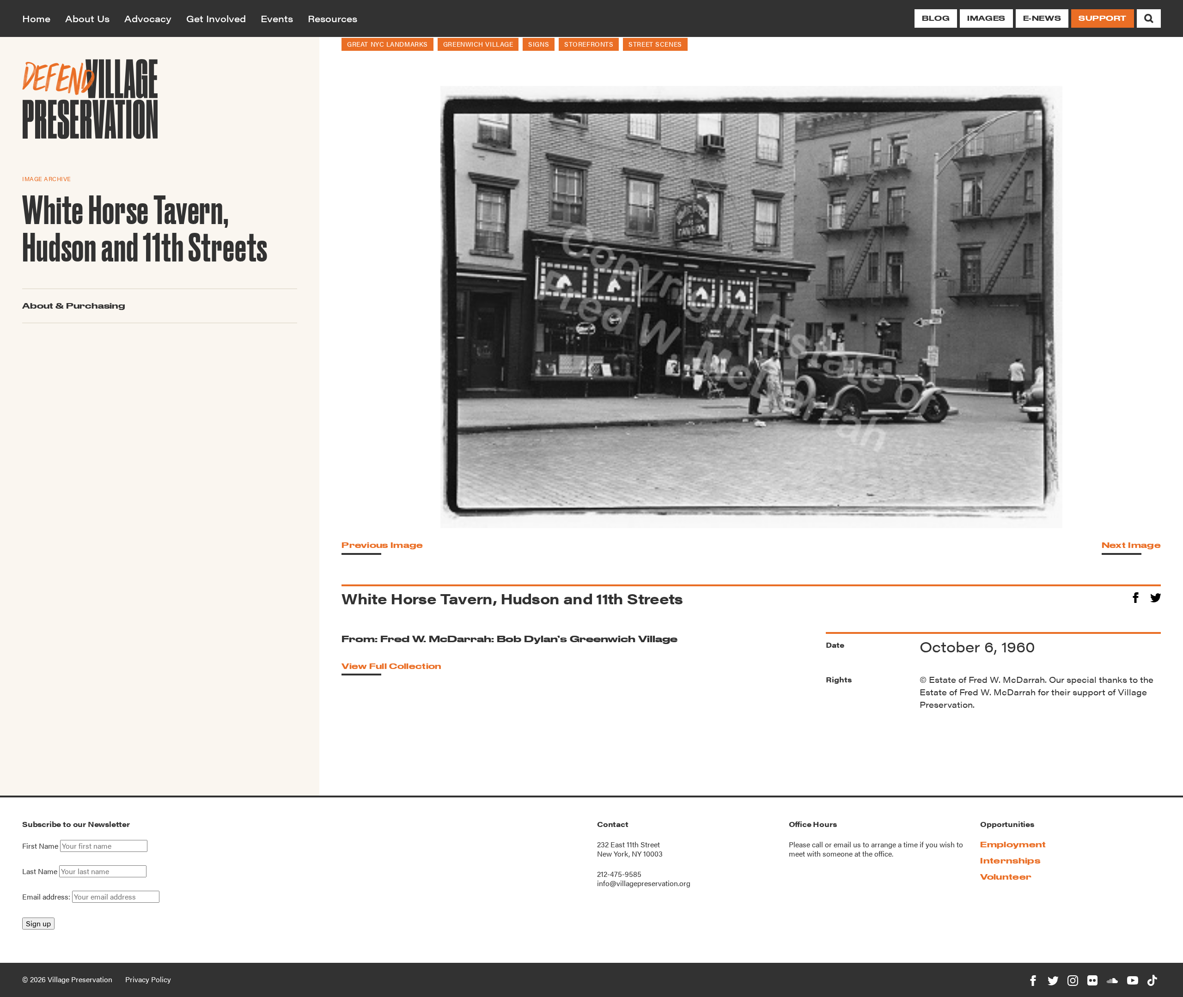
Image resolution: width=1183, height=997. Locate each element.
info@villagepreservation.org (643, 883)
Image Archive (46, 178)
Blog (936, 18)
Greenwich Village (478, 44)
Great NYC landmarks (387, 44)
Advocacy (147, 18)
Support (1103, 18)
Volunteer (1005, 876)
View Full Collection (391, 666)
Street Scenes (655, 44)
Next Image (1131, 545)
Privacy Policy (148, 979)
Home (36, 18)
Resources (332, 18)
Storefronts (588, 44)
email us (847, 844)
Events (277, 18)
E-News (1042, 18)
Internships (1010, 860)
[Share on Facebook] (1135, 596)
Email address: (47, 896)
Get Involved (216, 18)
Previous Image (382, 545)
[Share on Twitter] (1155, 596)
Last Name (39, 871)
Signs (538, 44)
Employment (1013, 844)
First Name (40, 846)
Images (986, 18)
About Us (87, 18)
